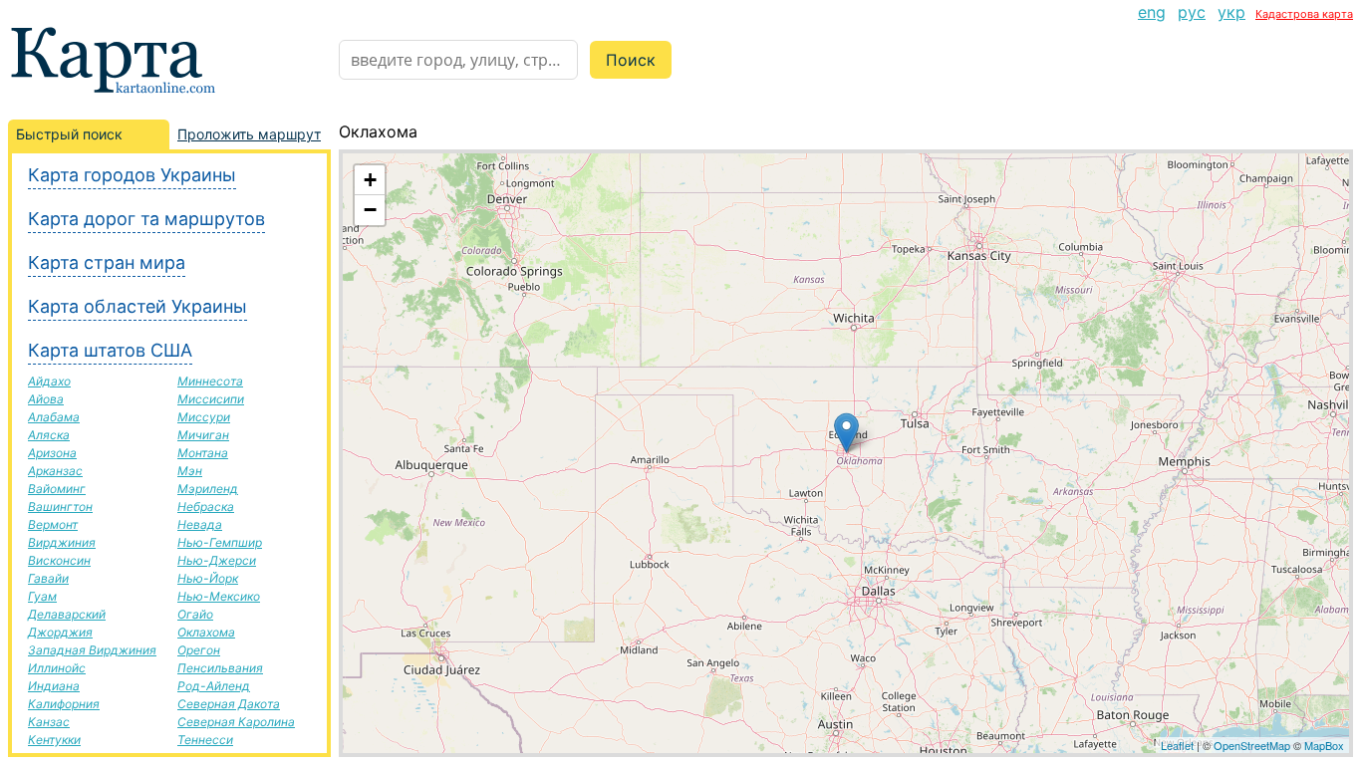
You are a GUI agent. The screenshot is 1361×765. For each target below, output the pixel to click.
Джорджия (60, 632)
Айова (46, 398)
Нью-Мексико (218, 596)
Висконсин (59, 560)
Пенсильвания (220, 667)
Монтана (202, 452)
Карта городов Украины (132, 174)
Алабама (54, 416)
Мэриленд (207, 488)
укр (1231, 12)
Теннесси (205, 739)
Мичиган (203, 434)
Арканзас (55, 470)
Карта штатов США (110, 350)
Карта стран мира (106, 262)
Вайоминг (57, 488)
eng (1152, 12)
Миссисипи (210, 398)
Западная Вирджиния (92, 649)
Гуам (42, 596)
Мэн (189, 470)
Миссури (203, 416)
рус (1192, 12)
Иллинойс (57, 667)
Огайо (195, 614)
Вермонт (53, 524)
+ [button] (370, 179)
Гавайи (48, 578)
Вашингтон (60, 506)
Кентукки (54, 739)
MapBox (1324, 745)
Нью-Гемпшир (219, 542)
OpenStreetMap (1252, 745)
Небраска (205, 506)
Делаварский (67, 614)
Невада (199, 524)
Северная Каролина (236, 721)
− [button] (370, 209)
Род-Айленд (213, 685)
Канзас (49, 721)
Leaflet (1177, 745)
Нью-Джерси (216, 560)
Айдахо (49, 381)
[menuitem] (1152, 12)
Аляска (49, 434)
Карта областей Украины (137, 306)
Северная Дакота (228, 703)
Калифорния (64, 703)
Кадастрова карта (1304, 14)
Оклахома (206, 632)
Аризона (52, 452)
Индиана (54, 685)
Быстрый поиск (69, 134)
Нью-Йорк (207, 578)
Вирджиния (62, 542)
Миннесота (210, 381)
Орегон (198, 649)
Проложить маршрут (249, 134)
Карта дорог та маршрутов (146, 218)
